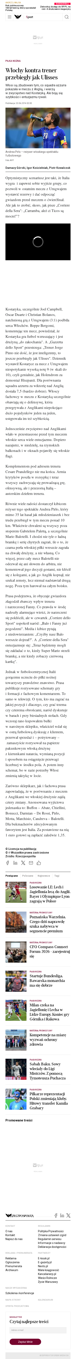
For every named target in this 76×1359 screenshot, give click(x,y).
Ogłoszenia (12, 1262)
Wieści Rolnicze (47, 1277)
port (29, 17)
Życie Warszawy (48, 1281)
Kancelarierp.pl (47, 1274)
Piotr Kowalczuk (59, 167)
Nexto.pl (43, 1266)
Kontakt (10, 1235)
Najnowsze (44, 875)
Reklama (10, 1258)
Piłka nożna (13, 61)
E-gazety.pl (45, 1262)
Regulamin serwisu (49, 1239)
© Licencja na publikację (21, 848)
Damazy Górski (15, 167)
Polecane (27, 875)
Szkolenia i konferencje (19, 1293)
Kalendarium (45, 1300)
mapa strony (13, 1300)
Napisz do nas (14, 1239)
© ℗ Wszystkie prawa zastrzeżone (27, 852)
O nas (8, 1231)
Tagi (56, 875)
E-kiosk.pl (43, 1258)
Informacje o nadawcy (51, 1243)
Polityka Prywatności (51, 1231)
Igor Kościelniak (37, 167)
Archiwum (11, 1270)
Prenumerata (13, 1266)
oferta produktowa (17, 1306)
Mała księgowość (48, 1270)
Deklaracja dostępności (52, 1246)
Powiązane (11, 875)
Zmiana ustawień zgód (52, 1235)
